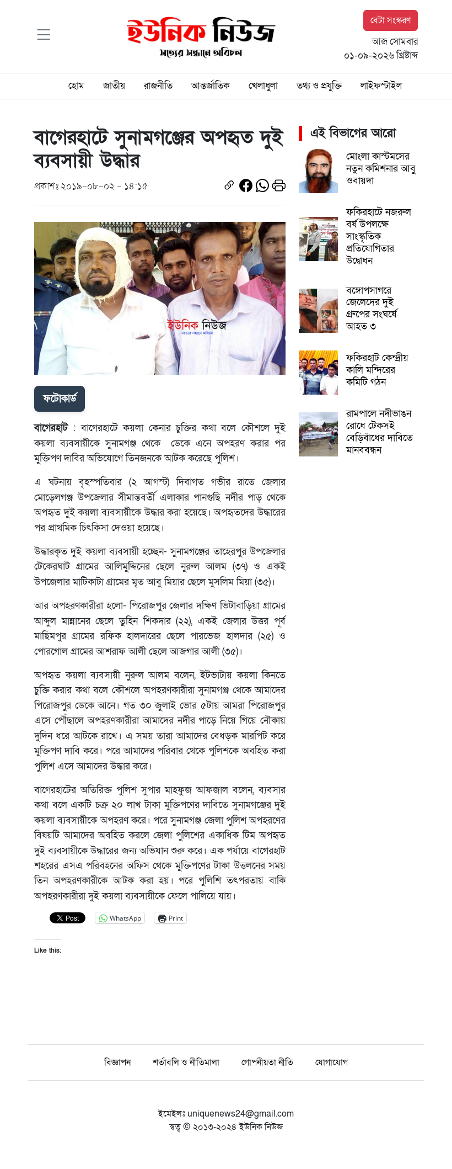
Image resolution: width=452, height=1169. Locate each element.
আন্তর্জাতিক (210, 85)
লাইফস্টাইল (381, 85)
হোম (76, 85)
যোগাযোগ (331, 1062)
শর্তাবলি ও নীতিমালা (186, 1062)
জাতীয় (114, 85)
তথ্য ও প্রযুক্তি (319, 85)
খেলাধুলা (263, 85)
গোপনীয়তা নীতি (267, 1062)
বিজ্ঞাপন (117, 1062)
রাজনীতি (158, 85)
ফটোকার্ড (59, 398)
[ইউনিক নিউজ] (198, 36)
